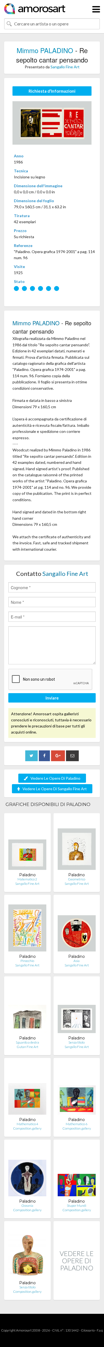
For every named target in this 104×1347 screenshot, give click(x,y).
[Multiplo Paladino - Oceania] (27, 1171)
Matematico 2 (27, 879)
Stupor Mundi (76, 1205)
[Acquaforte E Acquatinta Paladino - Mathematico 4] (27, 1089)
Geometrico (76, 879)
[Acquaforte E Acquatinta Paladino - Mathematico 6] (77, 1089)
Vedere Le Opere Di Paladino (55, 778)
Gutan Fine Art (27, 1047)
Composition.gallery (27, 1128)
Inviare (52, 697)
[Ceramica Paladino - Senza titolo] (27, 1253)
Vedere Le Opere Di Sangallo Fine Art (54, 788)
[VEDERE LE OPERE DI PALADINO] (77, 1294)
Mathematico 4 (27, 1124)
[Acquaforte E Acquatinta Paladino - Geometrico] (77, 845)
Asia (76, 961)
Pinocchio (27, 961)
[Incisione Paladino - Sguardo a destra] (27, 1008)
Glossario (88, 1330)
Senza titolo (77, 1042)
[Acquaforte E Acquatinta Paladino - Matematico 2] (27, 845)
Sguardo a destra (27, 1042)
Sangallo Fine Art (65, 66)
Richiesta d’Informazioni (52, 91)
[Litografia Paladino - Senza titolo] (77, 1008)
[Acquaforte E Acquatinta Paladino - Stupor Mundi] (77, 1171)
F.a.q (100, 1330)
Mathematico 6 (76, 1124)
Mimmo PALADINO (45, 50)
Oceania (27, 1205)
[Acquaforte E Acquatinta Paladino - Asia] (77, 926)
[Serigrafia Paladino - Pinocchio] (27, 926)
